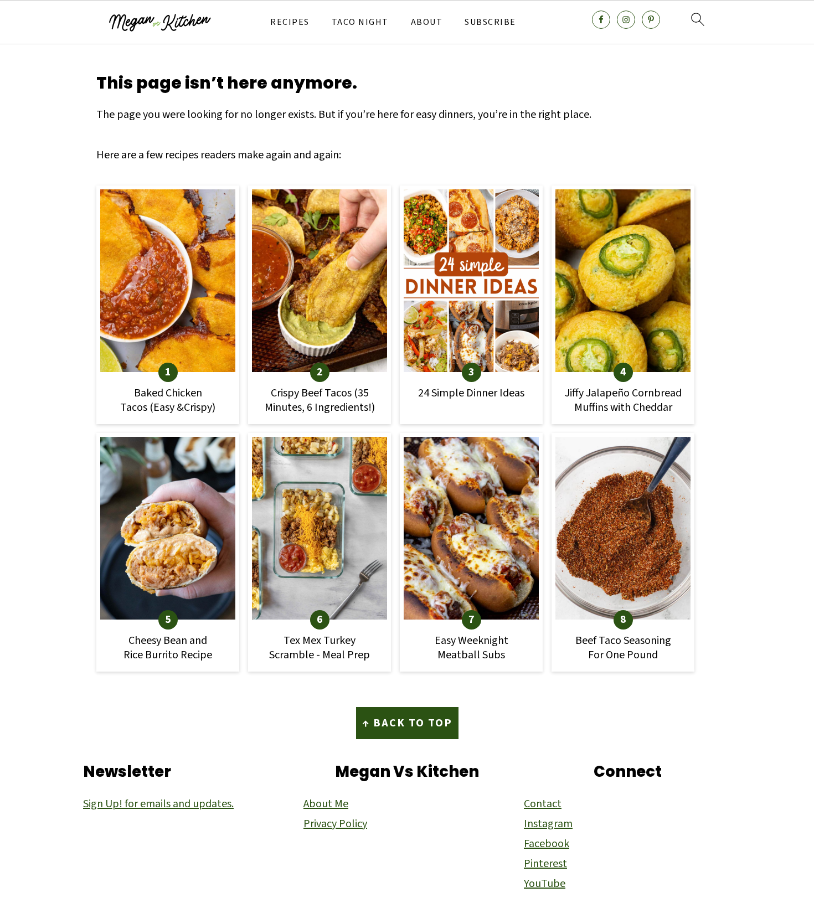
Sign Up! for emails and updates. (158, 804)
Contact (542, 804)
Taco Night (360, 22)
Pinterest (545, 863)
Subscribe (490, 22)
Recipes (290, 22)
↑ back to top (407, 723)
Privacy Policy (335, 824)
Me (340, 804)
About (427, 22)
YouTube (544, 883)
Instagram (548, 824)
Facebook (546, 844)
